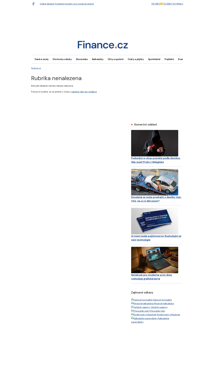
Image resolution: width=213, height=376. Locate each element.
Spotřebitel (154, 59)
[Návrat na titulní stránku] (102, 45)
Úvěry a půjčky (136, 59)
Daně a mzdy (41, 59)
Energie (182, 59)
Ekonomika (82, 59)
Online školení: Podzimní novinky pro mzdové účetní (67, 3)
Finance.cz (36, 68)
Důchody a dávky (62, 59)
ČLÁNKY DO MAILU (173, 3)
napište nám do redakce (84, 91)
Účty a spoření (116, 59)
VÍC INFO (155, 3)
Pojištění (169, 59)
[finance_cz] (34, 4)
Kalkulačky (97, 59)
